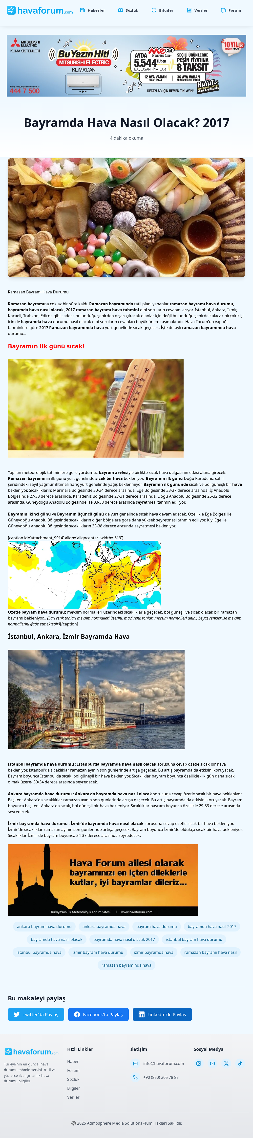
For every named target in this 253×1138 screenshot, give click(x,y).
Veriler (73, 1097)
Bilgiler (73, 1088)
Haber (73, 1061)
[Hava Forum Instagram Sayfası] (199, 1063)
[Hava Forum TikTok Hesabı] (240, 1063)
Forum (73, 1070)
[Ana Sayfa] (40, 10)
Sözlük (73, 1079)
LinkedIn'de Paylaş (167, 1014)
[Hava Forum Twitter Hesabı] (226, 1063)
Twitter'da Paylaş (40, 1014)
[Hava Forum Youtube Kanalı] (212, 1063)
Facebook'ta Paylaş (103, 1014)
